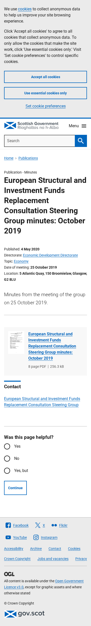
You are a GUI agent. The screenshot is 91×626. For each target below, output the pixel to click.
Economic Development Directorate (50, 255)
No (16, 458)
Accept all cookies (45, 77)
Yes (17, 446)
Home (8, 158)
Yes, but (21, 470)
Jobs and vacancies (53, 559)
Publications (28, 158)
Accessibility (13, 549)
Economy (21, 261)
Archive (36, 549)
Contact (55, 549)
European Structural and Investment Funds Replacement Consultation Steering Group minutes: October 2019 (52, 346)
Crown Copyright (17, 559)
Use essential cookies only (45, 93)
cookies (25, 9)
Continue (15, 488)
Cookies (74, 549)
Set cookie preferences (46, 106)
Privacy (81, 559)
